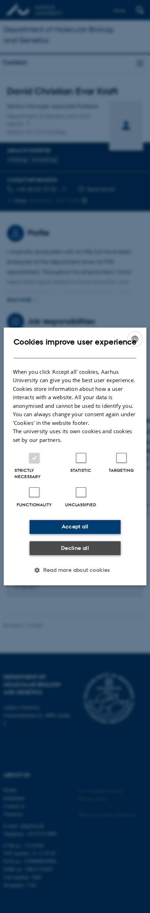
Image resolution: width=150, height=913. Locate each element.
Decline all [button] (75, 548)
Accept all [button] (75, 526)
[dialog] (75, 456)
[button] (75, 570)
